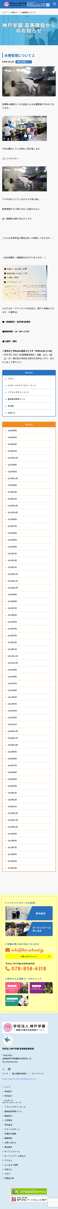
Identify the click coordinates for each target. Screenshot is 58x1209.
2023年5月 (12, 539)
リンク (5, 1073)
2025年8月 (12, 464)
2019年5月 (12, 861)
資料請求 (8, 1147)
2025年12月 (13, 457)
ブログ (11, 378)
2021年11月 (13, 656)
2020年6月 (12, 772)
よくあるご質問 (11, 1164)
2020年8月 (12, 758)
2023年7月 (12, 526)
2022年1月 (12, 649)
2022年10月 (13, 587)
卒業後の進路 (10, 1133)
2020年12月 (13, 731)
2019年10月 (13, 826)
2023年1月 (12, 567)
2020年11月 (13, 738)
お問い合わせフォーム (29, 956)
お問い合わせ (10, 1142)
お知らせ (14, 12)
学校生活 (8, 1124)
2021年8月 (12, 676)
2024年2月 (12, 491)
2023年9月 (12, 519)
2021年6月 (12, 690)
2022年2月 (12, 642)
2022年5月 (12, 621)
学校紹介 (8, 1091)
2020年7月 (12, 765)
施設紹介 (8, 1115)
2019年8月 (12, 840)
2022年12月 (13, 574)
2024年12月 (13, 478)
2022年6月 (12, 615)
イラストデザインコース (18, 392)
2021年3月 (12, 710)
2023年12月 (13, 505)
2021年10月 (13, 662)
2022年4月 (12, 628)
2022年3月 (12, 635)
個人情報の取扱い (20, 1073)
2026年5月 (12, 437)
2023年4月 (12, 546)
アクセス (8, 1160)
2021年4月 (12, 703)
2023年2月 (12, 560)
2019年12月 (13, 813)
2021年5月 (12, 697)
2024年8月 (12, 485)
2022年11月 (13, 580)
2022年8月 (12, 601)
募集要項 (8, 1138)
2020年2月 (12, 799)
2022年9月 (12, 594)
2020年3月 (12, 792)
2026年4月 (12, 444)
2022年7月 (12, 608)
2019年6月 (12, 854)
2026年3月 (12, 451)
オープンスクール (12, 1151)
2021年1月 (12, 724)
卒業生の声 (9, 1178)
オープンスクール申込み (15, 1156)
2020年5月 (12, 779)
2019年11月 (13, 820)
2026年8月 (12, 430)
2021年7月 (12, 683)
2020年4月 (12, 785)
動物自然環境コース (23, 62)
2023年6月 (12, 533)
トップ (4, 12)
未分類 (11, 405)
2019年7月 (12, 847)
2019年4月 (12, 867)
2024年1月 (12, 498)
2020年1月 (12, 806)
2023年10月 (13, 512)
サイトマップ (37, 1073)
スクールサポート (12, 1129)
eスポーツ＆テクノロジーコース (22, 385)
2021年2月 (12, 717)
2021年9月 (12, 669)
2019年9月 (12, 833)
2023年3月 (12, 553)
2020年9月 (12, 751)
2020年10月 (13, 744)
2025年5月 (12, 471)
